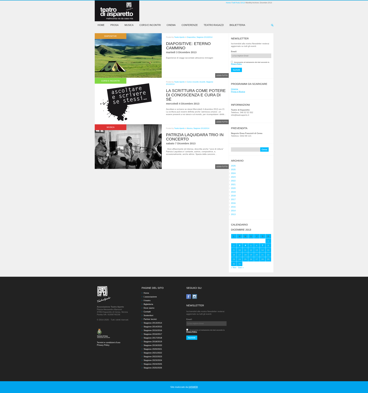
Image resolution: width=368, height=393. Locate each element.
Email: (234, 51)
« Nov (233, 267)
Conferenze (190, 25)
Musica (129, 25)
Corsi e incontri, (193, 82)
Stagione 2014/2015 (153, 326)
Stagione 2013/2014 (204, 37)
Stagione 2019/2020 (153, 345)
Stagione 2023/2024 (153, 360)
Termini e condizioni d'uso (108, 342)
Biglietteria (237, 25)
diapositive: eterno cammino (188, 45)
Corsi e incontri (150, 25)
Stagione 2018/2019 (153, 341)
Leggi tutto (222, 75)
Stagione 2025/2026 (153, 368)
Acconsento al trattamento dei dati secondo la (250, 63)
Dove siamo (149, 308)
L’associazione (150, 297)
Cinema (171, 25)
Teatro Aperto (179, 37)
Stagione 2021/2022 (153, 353)
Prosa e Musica (238, 91)
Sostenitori (148, 315)
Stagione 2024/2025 (153, 364)
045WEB (193, 387)
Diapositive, (191, 37)
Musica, (190, 128)
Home (228, 3)
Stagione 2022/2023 (153, 356)
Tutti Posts (236, 3)
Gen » (241, 267)
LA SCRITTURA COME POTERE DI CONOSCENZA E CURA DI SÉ (196, 94)
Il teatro (147, 300)
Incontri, (203, 82)
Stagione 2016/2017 (153, 334)
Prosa (114, 25)
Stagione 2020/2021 (153, 349)
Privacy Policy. (236, 64)
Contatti (147, 311)
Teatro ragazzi (214, 25)
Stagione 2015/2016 (153, 330)
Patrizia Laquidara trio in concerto (195, 137)
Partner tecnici (150, 319)
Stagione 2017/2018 (153, 338)
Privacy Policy (103, 345)
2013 (243, 3)
